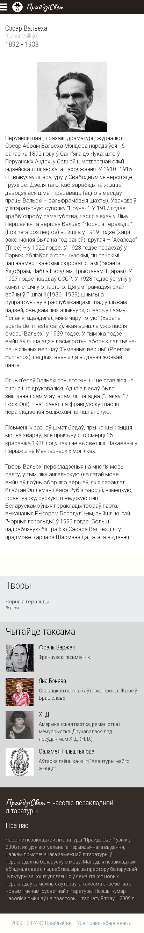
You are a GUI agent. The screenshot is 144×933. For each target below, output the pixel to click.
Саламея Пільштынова (66, 751)
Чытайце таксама (40, 632)
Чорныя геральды (27, 604)
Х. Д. (45, 714)
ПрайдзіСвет (44, 6)
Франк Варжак (57, 647)
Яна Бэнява (52, 681)
